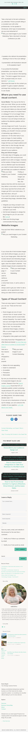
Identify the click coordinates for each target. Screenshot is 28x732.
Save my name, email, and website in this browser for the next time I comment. (12, 532)
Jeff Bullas (11, 81)
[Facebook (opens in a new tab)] (12, 4)
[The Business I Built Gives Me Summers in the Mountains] (3, 635)
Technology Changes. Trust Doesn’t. (10, 576)
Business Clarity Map (7, 705)
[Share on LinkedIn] (12, 419)
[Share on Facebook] (15, 419)
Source (3, 347)
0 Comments (18, 637)
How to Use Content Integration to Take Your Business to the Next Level (14, 465)
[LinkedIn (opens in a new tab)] (16, 4)
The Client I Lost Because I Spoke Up (10, 570)
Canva (7, 217)
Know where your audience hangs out (14, 449)
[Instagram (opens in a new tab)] (14, 4)
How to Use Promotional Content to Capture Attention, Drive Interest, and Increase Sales (14, 485)
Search (3, 556)
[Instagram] (4, 627)
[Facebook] (2, 627)
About (2, 707)
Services (3, 703)
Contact (3, 709)
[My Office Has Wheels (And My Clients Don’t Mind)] (3, 653)
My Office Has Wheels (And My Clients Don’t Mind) (13, 571)
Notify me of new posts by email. (14, 545)
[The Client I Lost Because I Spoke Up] (3, 643)
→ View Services (5, 721)
